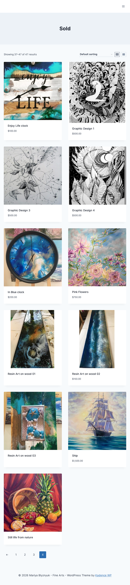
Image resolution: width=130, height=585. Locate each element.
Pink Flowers (80, 292)
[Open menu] (123, 6)
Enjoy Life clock (18, 125)
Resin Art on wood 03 (22, 455)
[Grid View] (117, 54)
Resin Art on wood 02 (86, 373)
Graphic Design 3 (19, 210)
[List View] (123, 54)
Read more (14, 384)
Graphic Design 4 (83, 210)
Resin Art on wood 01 (21, 373)
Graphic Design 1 (83, 128)
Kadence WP (103, 575)
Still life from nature (20, 537)
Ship (75, 455)
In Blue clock (16, 292)
